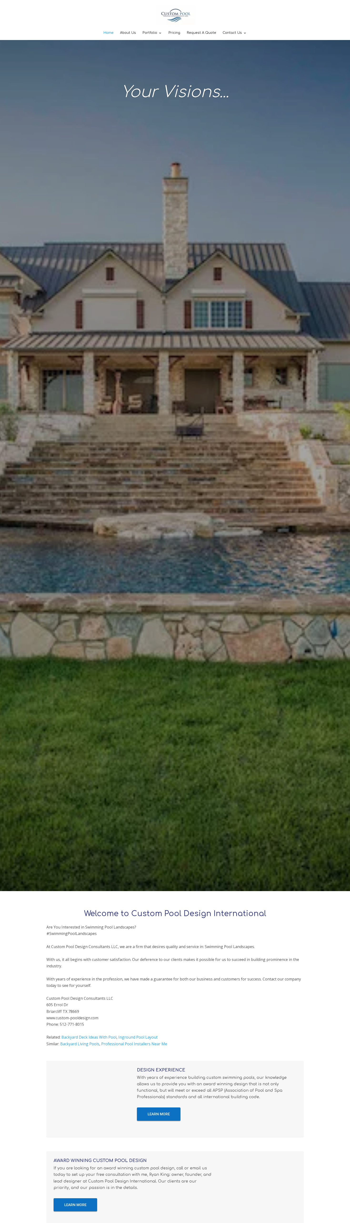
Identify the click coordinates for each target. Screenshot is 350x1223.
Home (108, 33)
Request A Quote (201, 33)
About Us (128, 33)
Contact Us (232, 33)
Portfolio (149, 33)
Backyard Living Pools (79, 1043)
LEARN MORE (159, 1114)
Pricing (174, 33)
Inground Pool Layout (138, 1037)
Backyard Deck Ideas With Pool (88, 1037)
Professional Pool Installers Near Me (134, 1043)
